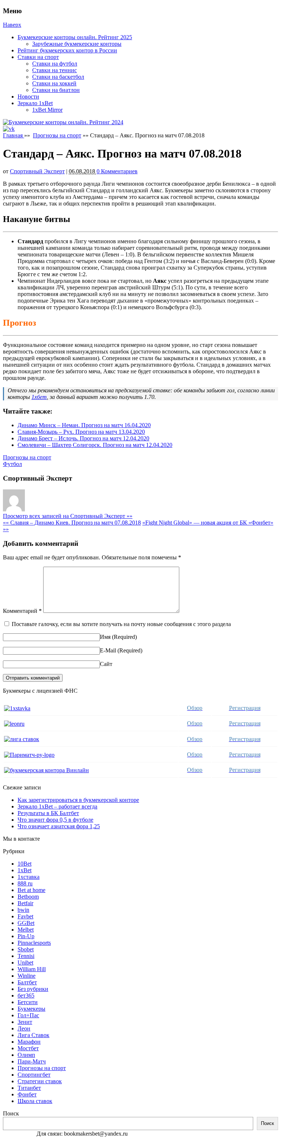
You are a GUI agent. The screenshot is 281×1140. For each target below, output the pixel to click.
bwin (23, 910)
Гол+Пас (28, 1015)
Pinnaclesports (34, 943)
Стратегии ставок (40, 1081)
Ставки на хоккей (54, 83)
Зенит (25, 1022)
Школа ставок (35, 1101)
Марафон (29, 1042)
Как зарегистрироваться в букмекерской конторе (78, 800)
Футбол (12, 464)
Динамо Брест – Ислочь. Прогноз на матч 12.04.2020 (83, 438)
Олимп (26, 1055)
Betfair (25, 903)
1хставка (29, 877)
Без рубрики (33, 989)
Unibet (25, 962)
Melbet (26, 929)
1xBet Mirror (47, 110)
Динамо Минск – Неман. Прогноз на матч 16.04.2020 (84, 425)
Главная (13, 135)
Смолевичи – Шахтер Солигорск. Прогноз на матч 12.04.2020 (95, 445)
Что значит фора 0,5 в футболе (55, 820)
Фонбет (27, 1094)
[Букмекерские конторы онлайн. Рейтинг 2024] (63, 122)
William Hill (32, 969)
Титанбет (29, 1088)
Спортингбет (34, 1074)
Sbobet (26, 949)
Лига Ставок (33, 1035)
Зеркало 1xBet (35, 103)
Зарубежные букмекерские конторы (76, 44)
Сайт (106, 664)
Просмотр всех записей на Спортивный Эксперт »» (67, 516)
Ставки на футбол (54, 63)
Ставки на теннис (54, 70)
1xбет (39, 397)
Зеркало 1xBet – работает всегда (57, 806)
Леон (24, 1028)
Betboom (28, 896)
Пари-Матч (32, 1061)
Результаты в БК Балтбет (48, 813)
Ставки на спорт (38, 57)
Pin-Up (26, 936)
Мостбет (28, 1048)
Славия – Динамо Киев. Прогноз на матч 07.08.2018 (72, 522)
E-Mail (108, 650)
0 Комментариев (117, 171)
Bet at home (31, 890)
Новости (28, 96)
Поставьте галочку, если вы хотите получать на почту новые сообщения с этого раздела (121, 624)
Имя (105, 637)
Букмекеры (31, 1009)
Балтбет (27, 982)
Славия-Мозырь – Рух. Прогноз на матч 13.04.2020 (81, 432)
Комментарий (22, 611)
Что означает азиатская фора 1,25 (59, 826)
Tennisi (26, 956)
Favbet (25, 916)
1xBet (24, 870)
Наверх (12, 25)
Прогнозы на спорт (57, 135)
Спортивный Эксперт (37, 171)
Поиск (11, 1113)
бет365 (26, 995)
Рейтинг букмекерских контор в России (67, 50)
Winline (26, 976)
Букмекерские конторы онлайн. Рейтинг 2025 (75, 37)
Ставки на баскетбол (58, 77)
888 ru (25, 883)
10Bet (24, 863)
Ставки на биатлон (56, 90)
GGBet (26, 923)
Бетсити (28, 1002)
